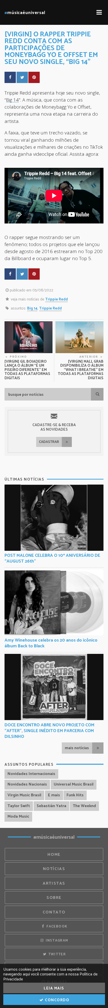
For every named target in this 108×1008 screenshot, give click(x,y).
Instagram (56, 940)
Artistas (54, 883)
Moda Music (18, 816)
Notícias (54, 869)
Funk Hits (75, 795)
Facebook (56, 926)
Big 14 (12, 100)
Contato (54, 912)
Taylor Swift (19, 806)
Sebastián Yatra (51, 806)
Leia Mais (54, 988)
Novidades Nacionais (27, 784)
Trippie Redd (56, 299)
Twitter (56, 954)
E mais (54, 795)
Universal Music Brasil (73, 784)
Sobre (54, 897)
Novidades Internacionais (31, 773)
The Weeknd (84, 806)
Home (54, 854)
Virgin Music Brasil (24, 795)
